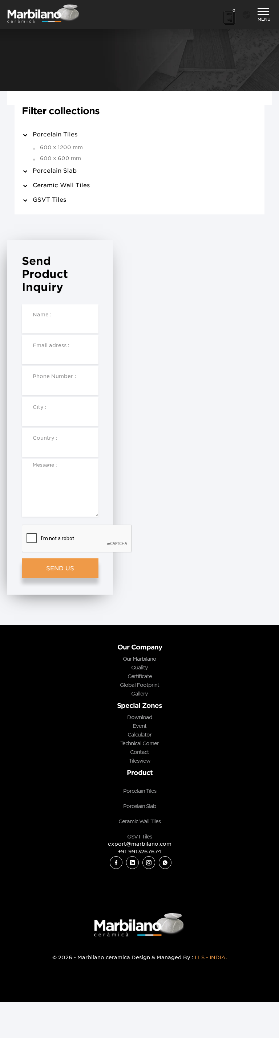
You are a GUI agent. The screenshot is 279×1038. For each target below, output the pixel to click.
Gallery (139, 694)
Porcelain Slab (55, 170)
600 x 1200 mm (61, 147)
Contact (139, 752)
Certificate (140, 676)
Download (139, 717)
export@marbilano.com (139, 844)
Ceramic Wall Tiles (61, 185)
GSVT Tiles (49, 199)
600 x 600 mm (60, 158)
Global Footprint (139, 685)
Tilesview (139, 761)
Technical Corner (139, 743)
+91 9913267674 (139, 851)
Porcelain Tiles (139, 791)
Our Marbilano (139, 659)
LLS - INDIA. (211, 957)
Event (139, 726)
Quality (139, 667)
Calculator (139, 735)
